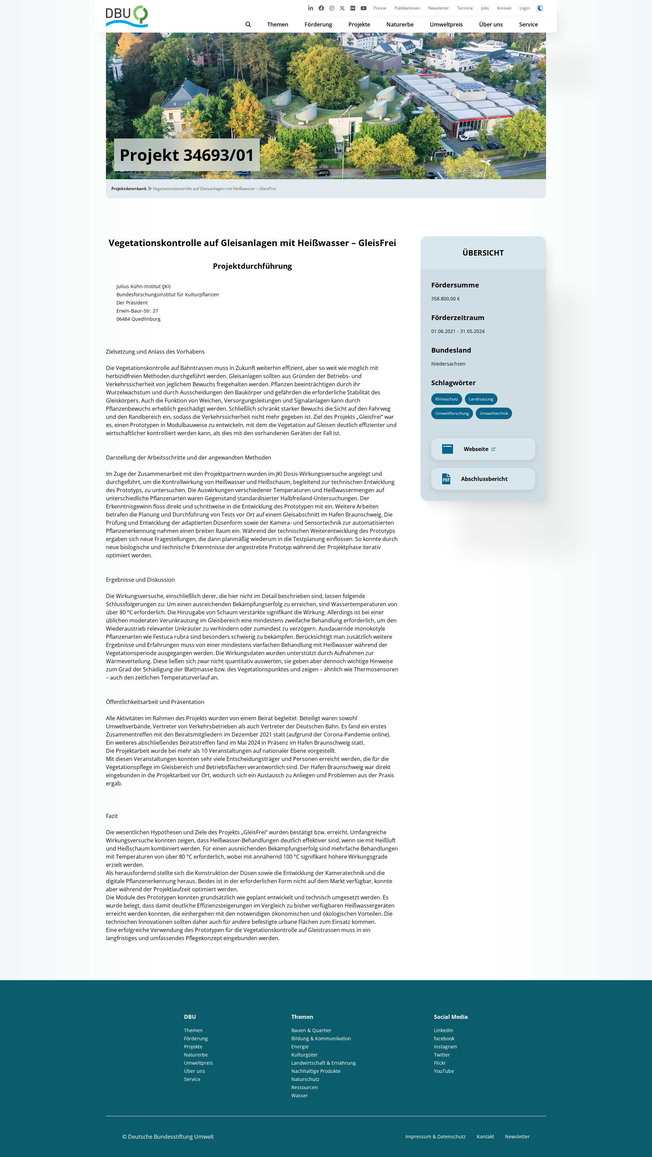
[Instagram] (332, 8)
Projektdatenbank (129, 188)
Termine (465, 8)
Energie (300, 1046)
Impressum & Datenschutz (435, 1136)
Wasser (299, 1095)
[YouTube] (363, 8)
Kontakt (504, 8)
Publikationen (407, 8)
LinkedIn (443, 1030)
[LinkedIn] (311, 8)
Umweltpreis (446, 24)
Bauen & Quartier (311, 1030)
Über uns (491, 24)
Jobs (485, 8)
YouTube (444, 1071)
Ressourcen (304, 1087)
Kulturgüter (304, 1054)
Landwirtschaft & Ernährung (323, 1063)
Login (525, 8)
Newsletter (438, 8)
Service (528, 24)
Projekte (359, 24)
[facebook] (321, 8)
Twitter (442, 1054)
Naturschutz (305, 1079)
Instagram (445, 1046)
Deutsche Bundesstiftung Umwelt (171, 1136)
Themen (277, 24)
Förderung (318, 24)
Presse (380, 8)
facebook (444, 1038)
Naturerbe (400, 24)
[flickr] (353, 8)
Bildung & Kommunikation (321, 1038)
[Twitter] (342, 8)
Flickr (440, 1063)
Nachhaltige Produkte (316, 1071)
